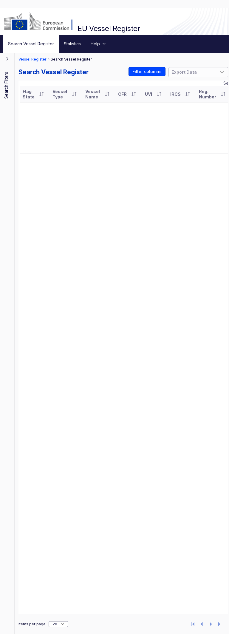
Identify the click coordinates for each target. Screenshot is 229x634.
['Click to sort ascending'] (41, 94)
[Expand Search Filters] (7, 58)
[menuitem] (31, 44)
